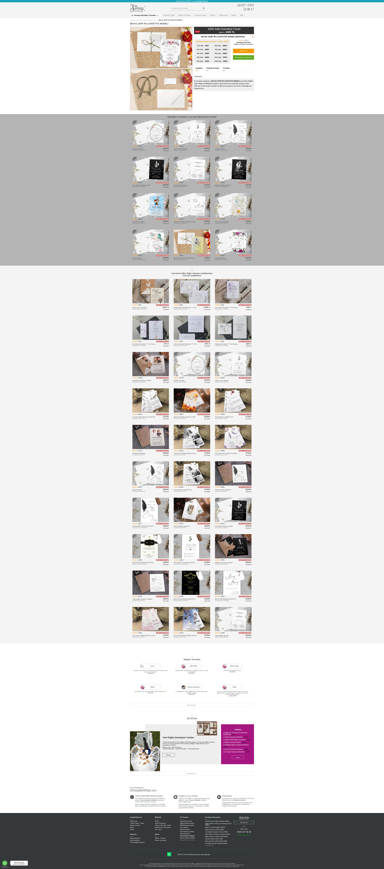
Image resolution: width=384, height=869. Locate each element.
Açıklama (199, 68)
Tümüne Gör (208, 845)
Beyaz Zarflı (152, 20)
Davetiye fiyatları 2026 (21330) (214, 839)
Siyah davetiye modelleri (187, 831)
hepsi (238, 757)
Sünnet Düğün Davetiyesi (137, 842)
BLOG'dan (192, 718)
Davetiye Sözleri (200, 15)
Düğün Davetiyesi (135, 838)
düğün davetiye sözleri (181, 748)
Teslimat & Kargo (212, 68)
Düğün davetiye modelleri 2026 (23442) (216, 836)
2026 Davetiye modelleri (187, 825)
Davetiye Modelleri (142, 20)
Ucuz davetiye (184, 827)
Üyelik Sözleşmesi (160, 823)
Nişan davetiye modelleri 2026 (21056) (216, 841)
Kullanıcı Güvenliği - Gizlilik (163, 825)
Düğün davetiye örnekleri (187, 823)
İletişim (233, 15)
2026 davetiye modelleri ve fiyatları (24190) (217, 834)
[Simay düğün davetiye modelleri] (137, 12)
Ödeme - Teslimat (160, 838)
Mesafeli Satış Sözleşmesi (163, 827)
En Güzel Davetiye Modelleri (236, 752)
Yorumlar (226, 68)
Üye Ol (157, 821)
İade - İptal (158, 829)
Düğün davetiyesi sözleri (168, 748)
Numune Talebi (169, 15)
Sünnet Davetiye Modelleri (235, 749)
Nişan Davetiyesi (135, 840)
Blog (241, 15)
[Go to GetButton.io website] (5, 867)
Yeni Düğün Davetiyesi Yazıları (178, 737)
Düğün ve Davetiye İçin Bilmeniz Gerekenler (235, 733)
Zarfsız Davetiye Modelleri (235, 737)
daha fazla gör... (192, 705)
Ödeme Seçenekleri (160, 840)
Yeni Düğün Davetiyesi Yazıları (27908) (216, 832)
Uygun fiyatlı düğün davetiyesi (236, 740)
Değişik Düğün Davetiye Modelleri (236, 746)
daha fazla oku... (192, 773)
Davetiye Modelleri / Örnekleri (145, 15)
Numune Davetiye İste (186, 840)
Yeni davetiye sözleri (186, 821)
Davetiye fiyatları (185, 829)
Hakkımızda (223, 15)
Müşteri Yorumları (184, 15)
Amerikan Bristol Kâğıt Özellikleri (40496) (217, 821)
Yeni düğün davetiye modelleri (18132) (216, 843)
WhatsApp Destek (244, 835)
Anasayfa (133, 20)
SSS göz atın (244, 822)
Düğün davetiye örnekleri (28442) (214, 829)
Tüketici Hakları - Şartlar (137, 823)
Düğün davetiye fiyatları (234, 742)
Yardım (132, 829)
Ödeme (212, 15)
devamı (168, 755)
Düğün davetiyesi (185, 833)
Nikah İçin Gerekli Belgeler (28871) (215, 827)
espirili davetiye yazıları (193, 748)
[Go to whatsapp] (4, 863)
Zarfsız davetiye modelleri (187, 838)
